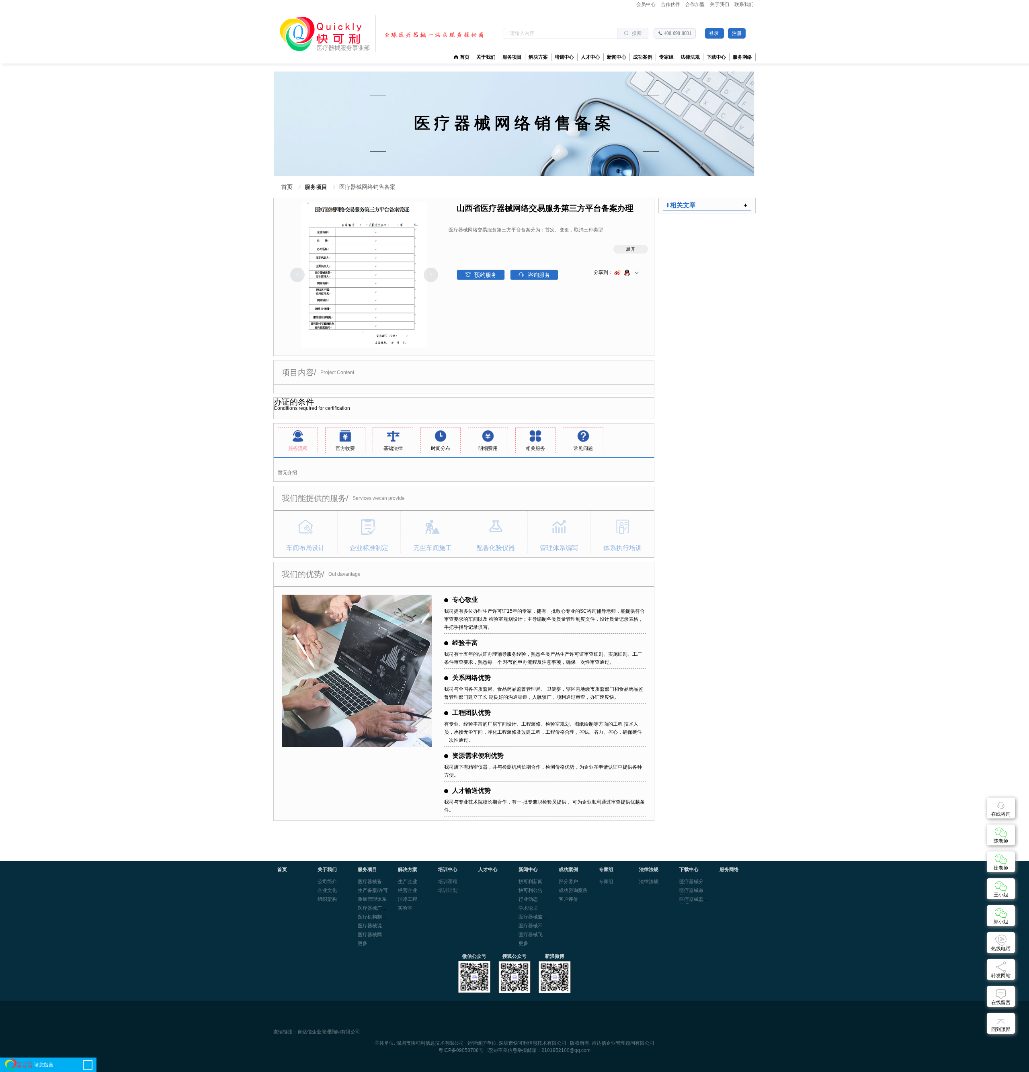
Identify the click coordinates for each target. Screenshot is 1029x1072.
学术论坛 (528, 908)
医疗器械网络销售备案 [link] (367, 187)
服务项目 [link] (317, 187)
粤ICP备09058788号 (461, 1050)
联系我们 (744, 4)
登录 (714, 33)
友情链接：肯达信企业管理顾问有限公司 (316, 1032)
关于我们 (720, 4)
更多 (362, 943)
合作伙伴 (671, 4)
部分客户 (568, 881)
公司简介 (327, 881)
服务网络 (742, 57)
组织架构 (327, 899)
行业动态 (528, 899)
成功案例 (642, 57)
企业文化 (327, 890)
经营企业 (407, 890)
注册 (737, 33)
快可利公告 (531, 890)
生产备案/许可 (373, 890)
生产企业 (407, 881)
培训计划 (447, 890)
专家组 (606, 881)
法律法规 (648, 881)
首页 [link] (287, 187)
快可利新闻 (531, 881)
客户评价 (568, 899)
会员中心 (646, 4)
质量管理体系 (372, 899)
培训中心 (564, 57)
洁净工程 (407, 899)
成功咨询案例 (573, 890)
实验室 (405, 908)
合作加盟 (695, 4)
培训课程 (447, 881)
